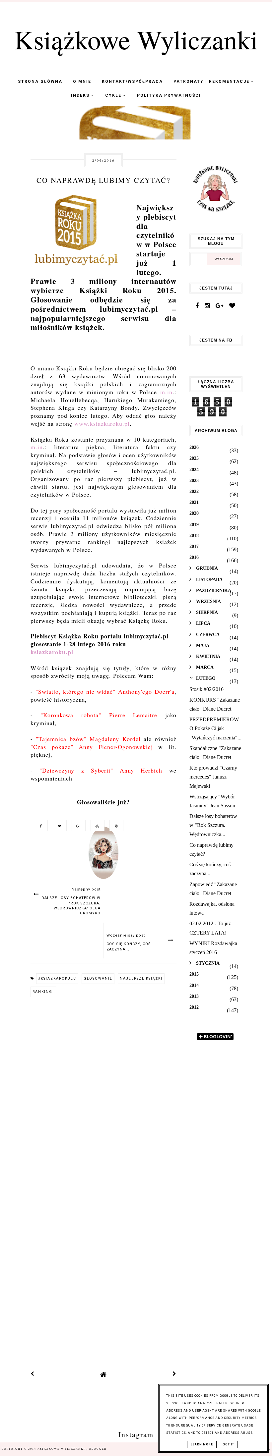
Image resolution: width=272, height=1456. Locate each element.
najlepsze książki (141, 978)
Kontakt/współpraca (132, 81)
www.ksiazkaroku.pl (102, 423)
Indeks (81, 95)
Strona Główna (40, 81)
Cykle (114, 95)
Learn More (202, 1444)
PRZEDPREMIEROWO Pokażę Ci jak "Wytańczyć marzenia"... (215, 728)
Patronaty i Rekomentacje (212, 81)
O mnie (82, 81)
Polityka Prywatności (169, 95)
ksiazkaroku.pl (52, 652)
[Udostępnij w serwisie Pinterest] (114, 825)
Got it (228, 1444)
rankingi (43, 992)
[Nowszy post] (32, 1374)
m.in (166, 392)
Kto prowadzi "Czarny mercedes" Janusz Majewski (213, 776)
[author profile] (103, 859)
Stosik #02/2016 (206, 689)
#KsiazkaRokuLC (57, 978)
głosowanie (98, 978)
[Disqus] (103, 1092)
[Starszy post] (174, 1374)
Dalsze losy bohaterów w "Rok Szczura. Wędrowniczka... (213, 825)
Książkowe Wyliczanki (136, 39)
